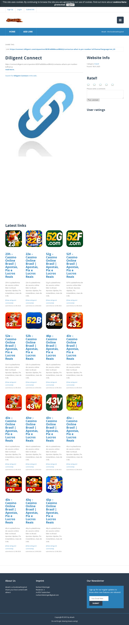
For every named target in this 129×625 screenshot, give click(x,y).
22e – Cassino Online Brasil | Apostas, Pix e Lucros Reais (32, 265)
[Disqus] (44, 188)
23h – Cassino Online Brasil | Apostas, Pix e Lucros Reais (11, 265)
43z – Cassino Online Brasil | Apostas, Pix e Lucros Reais (72, 347)
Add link (28, 31)
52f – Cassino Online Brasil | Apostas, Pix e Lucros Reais (72, 265)
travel (96, 64)
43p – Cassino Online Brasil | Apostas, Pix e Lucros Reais (52, 511)
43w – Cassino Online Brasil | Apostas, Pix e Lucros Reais (32, 429)
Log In (19, 9)
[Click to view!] (44, 117)
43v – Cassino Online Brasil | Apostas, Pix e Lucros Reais (52, 429)
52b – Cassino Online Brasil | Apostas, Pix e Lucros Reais (32, 347)
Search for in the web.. (21, 76)
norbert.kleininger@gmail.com (47, 595)
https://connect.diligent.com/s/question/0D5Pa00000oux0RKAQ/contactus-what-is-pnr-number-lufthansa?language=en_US (62, 49)
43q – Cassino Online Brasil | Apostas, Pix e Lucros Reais (32, 511)
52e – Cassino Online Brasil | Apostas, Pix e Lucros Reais (11, 347)
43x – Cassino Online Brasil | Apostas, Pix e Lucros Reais (11, 429)
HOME (12, 31)
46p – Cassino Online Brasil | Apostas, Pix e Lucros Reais (52, 347)
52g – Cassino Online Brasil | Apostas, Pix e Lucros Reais (52, 265)
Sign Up (10, 9)
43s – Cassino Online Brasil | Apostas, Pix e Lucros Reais (11, 511)
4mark (72, 617)
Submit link (30, 9)
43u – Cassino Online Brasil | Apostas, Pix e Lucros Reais (72, 429)
